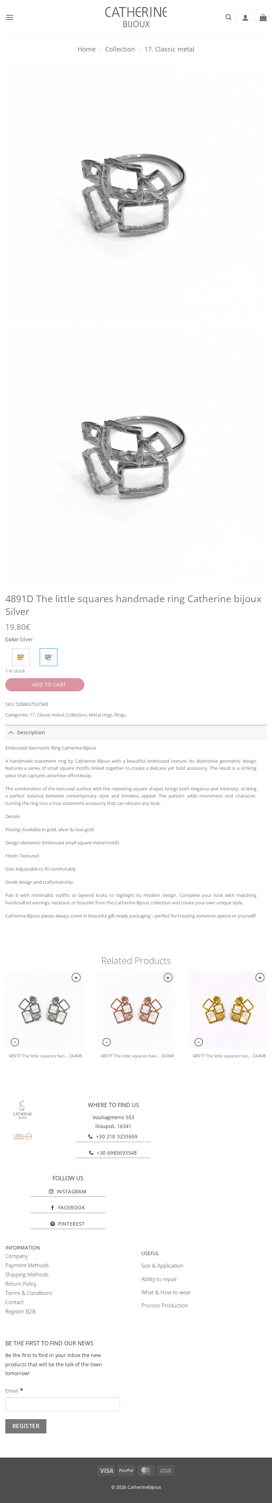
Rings (120, 715)
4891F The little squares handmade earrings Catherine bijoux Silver (39, 1056)
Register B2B (20, 1311)
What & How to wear (166, 1292)
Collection (120, 48)
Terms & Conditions (28, 1292)
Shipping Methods (27, 1274)
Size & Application (162, 1265)
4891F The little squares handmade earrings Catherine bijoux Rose (130, 1056)
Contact (14, 1302)
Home (87, 48)
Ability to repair (159, 1279)
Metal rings (100, 715)
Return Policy (20, 1283)
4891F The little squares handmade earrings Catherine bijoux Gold (223, 1056)
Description (31, 732)
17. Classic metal (169, 48)
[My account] (245, 17)
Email (14, 1390)
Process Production (164, 1305)
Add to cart (49, 684)
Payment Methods (27, 1265)
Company (16, 1255)
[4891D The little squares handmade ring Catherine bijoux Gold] (21, 657)
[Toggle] (11, 732)
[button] (9, 17)
